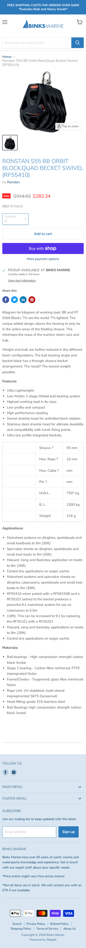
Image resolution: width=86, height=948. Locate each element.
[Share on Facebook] (5, 299)
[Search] (77, 42)
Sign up (68, 831)
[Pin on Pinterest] (31, 299)
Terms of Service (47, 929)
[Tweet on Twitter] (14, 299)
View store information (22, 280)
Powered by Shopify (43, 940)
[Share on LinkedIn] (23, 299)
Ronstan (13, 182)
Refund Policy (59, 924)
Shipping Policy (21, 929)
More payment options (43, 259)
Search (17, 924)
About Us (69, 929)
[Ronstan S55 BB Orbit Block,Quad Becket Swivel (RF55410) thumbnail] (10, 142)
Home (6, 57)
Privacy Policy (36, 924)
